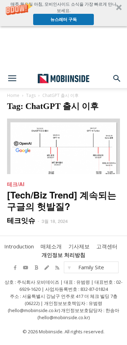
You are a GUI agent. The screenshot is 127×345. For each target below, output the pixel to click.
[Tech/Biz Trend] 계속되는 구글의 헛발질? (61, 200)
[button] (63, 13)
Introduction (19, 246)
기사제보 (79, 246)
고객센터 (106, 246)
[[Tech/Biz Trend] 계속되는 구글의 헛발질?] (63, 146)
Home (13, 95)
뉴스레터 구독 (63, 19)
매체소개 (51, 246)
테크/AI (15, 184)
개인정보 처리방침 (63, 255)
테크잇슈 (21, 220)
